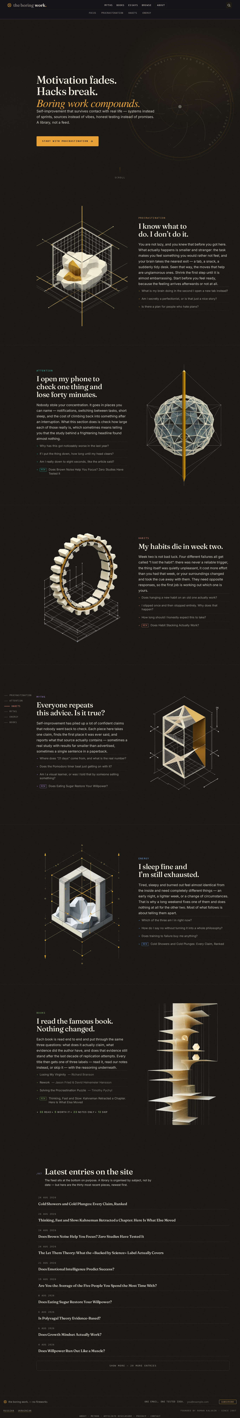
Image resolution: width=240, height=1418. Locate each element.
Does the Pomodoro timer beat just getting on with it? (76, 766)
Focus (92, 13)
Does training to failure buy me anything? (169, 936)
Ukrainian (25, 1411)
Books (13, 722)
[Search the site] (229, 5)
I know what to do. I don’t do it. (163, 229)
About (83, 1416)
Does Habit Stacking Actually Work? (171, 625)
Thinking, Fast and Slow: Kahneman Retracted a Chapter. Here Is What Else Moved (83, 1100)
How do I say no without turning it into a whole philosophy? (182, 928)
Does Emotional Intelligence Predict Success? (76, 1269)
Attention (16, 701)
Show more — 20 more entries (133, 1365)
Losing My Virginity (67, 1074)
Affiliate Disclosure (118, 1416)
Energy (146, 13)
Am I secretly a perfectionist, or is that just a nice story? (179, 298)
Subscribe (227, 1402)
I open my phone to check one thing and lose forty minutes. (69, 386)
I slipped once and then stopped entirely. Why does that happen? (179, 607)
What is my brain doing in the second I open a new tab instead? (185, 291)
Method (95, 1416)
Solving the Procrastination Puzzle (76, 1090)
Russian (9, 1411)
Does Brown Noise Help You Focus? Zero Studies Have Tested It (82, 471)
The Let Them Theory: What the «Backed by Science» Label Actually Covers (101, 1253)
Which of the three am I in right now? (167, 920)
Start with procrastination (65, 141)
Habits (132, 13)
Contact (156, 1416)
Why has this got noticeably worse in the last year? (74, 446)
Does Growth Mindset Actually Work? (69, 1334)
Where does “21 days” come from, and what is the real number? (83, 758)
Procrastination (112, 13)
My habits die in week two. (180, 546)
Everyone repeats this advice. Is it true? (71, 708)
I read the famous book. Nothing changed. (75, 1024)
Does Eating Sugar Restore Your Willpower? (74, 786)
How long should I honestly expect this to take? (174, 617)
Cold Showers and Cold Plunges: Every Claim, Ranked (183, 944)
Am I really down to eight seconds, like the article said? (77, 461)
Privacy (141, 1416)
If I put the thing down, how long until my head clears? (76, 453)
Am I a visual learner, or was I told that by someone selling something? (79, 776)
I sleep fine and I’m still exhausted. (168, 870)
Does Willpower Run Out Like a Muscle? (71, 1351)
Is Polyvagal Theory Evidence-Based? (69, 1318)
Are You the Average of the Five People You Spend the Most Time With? (97, 1285)
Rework (76, 1082)
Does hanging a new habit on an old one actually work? (179, 597)
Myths (15, 711)
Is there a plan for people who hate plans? (170, 306)
